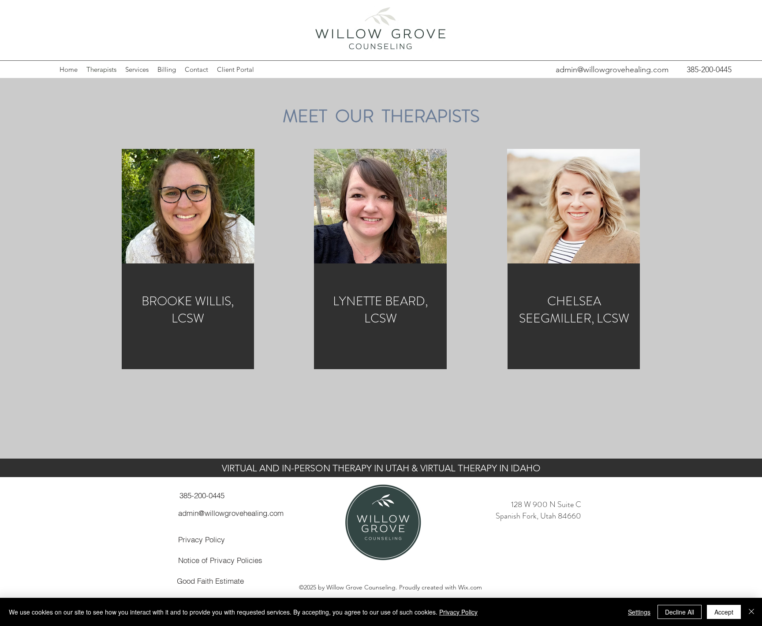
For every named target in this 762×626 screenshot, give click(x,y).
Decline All (679, 611)
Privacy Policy (458, 611)
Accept (723, 611)
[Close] (751, 612)
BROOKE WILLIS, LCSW (188, 310)
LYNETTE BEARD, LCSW (380, 310)
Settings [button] (639, 611)
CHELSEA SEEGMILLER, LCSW (574, 310)
